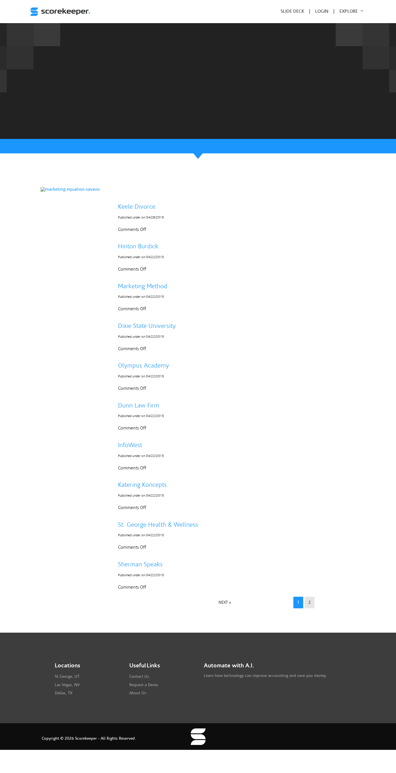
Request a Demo (143, 685)
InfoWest (130, 445)
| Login (322, 11)
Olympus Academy (143, 365)
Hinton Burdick (138, 246)
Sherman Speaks (140, 564)
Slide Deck (295, 11)
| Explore (344, 11)
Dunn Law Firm (138, 405)
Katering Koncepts (142, 485)
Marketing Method (142, 286)
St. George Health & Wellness (158, 525)
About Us (137, 693)
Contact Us (139, 677)
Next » (225, 603)
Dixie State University (147, 326)
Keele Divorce (136, 206)
